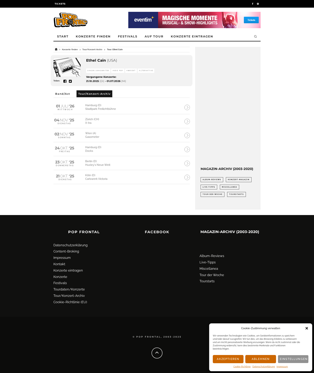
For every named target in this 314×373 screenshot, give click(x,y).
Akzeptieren (228, 359)
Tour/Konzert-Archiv (69, 296)
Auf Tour (154, 36)
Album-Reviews (212, 180)
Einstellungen (294, 359)
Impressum (282, 366)
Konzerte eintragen (192, 36)
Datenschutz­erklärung (263, 366)
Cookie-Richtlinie (242, 366)
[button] (307, 328)
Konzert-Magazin (238, 180)
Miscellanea (229, 187)
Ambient (131, 70)
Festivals (127, 36)
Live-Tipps (209, 187)
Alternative (146, 70)
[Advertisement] (228, 106)
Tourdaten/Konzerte (69, 289)
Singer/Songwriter (98, 70)
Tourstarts (236, 194)
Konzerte (60, 277)
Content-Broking (66, 251)
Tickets (60, 3)
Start (63, 36)
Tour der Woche (212, 194)
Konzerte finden (93, 36)
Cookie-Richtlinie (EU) (70, 302)
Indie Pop (117, 70)
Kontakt (59, 264)
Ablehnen (261, 359)
